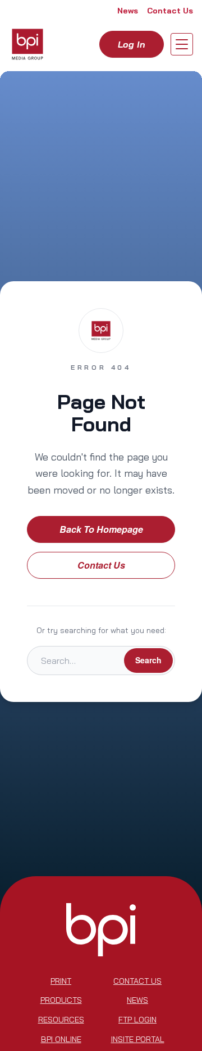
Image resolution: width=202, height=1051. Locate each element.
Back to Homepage (101, 529)
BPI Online (61, 1039)
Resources (61, 1020)
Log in (131, 44)
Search (148, 660)
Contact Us (170, 11)
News (127, 11)
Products (61, 1000)
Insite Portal (137, 1039)
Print (60, 981)
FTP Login (137, 1020)
